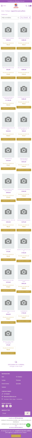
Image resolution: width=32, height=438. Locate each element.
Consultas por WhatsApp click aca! (16, 1)
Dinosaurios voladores (24, 159)
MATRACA (8, 249)
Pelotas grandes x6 (24, 67)
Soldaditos (8, 158)
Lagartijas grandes (24, 189)
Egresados (18, 383)
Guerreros (23, 311)
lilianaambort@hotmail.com (10, 396)
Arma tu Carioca (5, 383)
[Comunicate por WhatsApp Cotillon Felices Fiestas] (28, 425)
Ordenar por (4, 14)
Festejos (7, 11)
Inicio (2, 11)
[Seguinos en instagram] (3, 406)
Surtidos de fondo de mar (8, 128)
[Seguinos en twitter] (10, 406)
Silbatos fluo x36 (8, 280)
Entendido (16, 436)
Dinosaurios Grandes (23, 220)
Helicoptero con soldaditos (8, 190)
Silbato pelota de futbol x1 (23, 128)
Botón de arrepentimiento (16, 427)
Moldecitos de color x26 (8, 311)
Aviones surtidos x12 (24, 97)
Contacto (4, 387)
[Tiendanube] (16, 418)
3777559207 (7, 394)
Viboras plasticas (23, 38)
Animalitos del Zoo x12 (8, 220)
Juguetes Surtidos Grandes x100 (8, 97)
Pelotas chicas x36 (8, 67)
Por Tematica (19, 377)
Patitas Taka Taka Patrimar (8, 342)
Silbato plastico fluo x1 (23, 250)
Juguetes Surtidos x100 (23, 281)
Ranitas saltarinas (8, 38)
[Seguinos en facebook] (6, 406)
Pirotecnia (18, 380)
